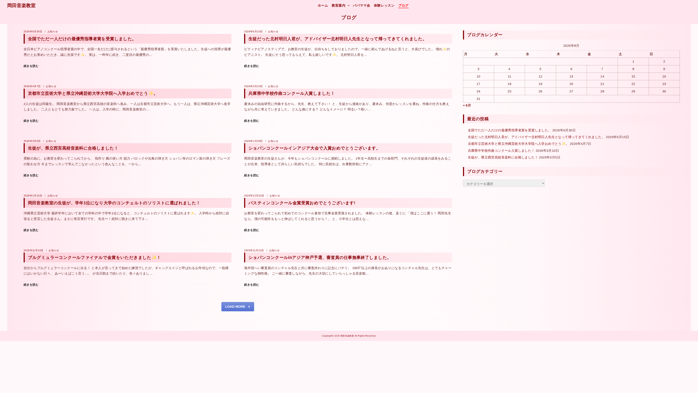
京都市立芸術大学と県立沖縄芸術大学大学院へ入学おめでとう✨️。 (93, 93)
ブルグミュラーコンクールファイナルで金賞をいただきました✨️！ (94, 257)
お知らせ (52, 31)
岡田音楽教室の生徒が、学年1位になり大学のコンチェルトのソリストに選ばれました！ (114, 203)
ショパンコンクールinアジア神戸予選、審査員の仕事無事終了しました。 (319, 257)
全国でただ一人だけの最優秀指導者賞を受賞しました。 (82, 38)
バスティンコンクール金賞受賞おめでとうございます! (302, 203)
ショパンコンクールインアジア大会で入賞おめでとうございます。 (314, 148)
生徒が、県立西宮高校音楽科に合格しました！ (73, 148)
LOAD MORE (235, 306)
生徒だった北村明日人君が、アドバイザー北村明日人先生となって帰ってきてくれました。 (337, 38)
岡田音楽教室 (21, 5)
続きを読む (31, 66)
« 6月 (467, 105)
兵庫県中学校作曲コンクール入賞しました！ (291, 93)
